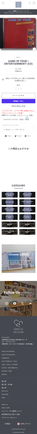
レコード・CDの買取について (12, 411)
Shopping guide (11, 125)
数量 (18, 85)
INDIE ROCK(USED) (8, 355)
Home (18, 57)
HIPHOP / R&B (7, 371)
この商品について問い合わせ (14, 129)
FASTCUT (13, 262)
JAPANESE (5, 358)
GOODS (4, 374)
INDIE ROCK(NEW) (8, 351)
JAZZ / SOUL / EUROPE (10, 364)
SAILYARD (24, 262)
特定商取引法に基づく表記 (11, 414)
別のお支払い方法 (18, 106)
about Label (6, 408)
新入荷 (4, 381)
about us (5, 404)
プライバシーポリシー (9, 417)
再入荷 (4, 388)
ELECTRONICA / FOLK (9, 361)
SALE (3, 398)
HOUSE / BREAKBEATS (9, 368)
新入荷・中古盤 (7, 384)
